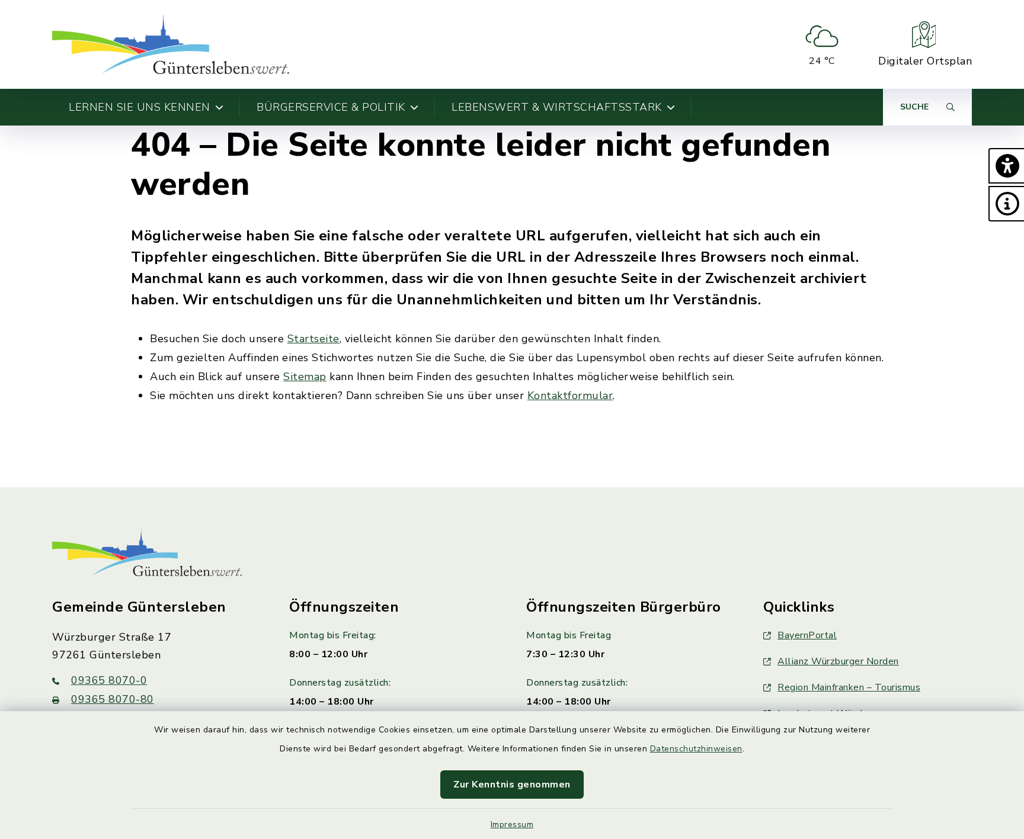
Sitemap (305, 376)
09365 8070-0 (109, 680)
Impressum (512, 824)
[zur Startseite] (170, 44)
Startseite (313, 339)
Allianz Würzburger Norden (838, 661)
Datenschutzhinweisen (696, 748)
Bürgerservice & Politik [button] (331, 107)
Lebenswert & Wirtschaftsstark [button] (557, 107)
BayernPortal (807, 635)
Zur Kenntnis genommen (512, 784)
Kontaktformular (570, 395)
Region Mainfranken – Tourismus (848, 687)
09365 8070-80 (112, 699)
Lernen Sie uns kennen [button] (139, 107)
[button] (1006, 166)
